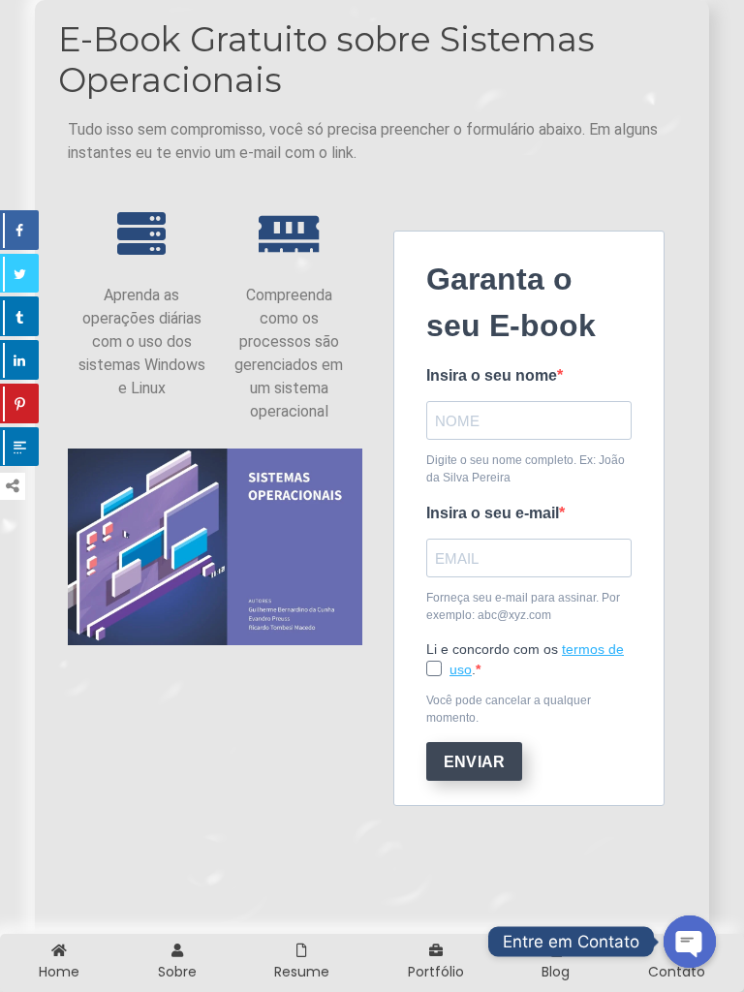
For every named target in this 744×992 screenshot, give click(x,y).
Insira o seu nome (491, 375)
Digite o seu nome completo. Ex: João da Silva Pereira (525, 468)
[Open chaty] (690, 941)
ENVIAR (474, 762)
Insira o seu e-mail (492, 513)
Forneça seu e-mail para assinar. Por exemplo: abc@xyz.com (523, 606)
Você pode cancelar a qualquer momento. (508, 709)
